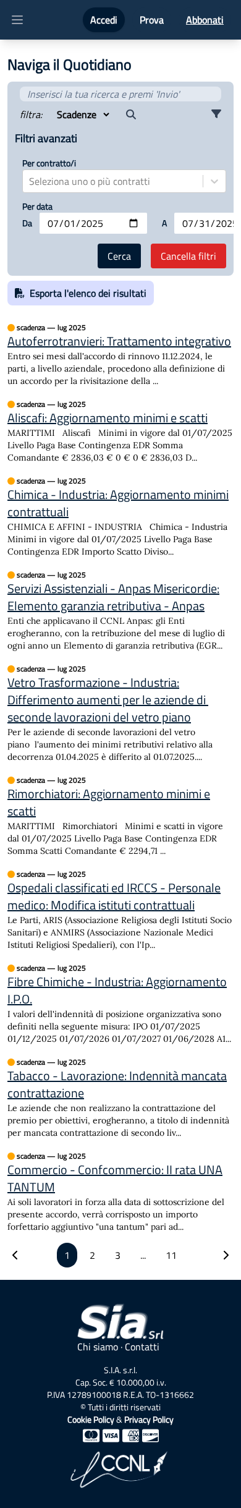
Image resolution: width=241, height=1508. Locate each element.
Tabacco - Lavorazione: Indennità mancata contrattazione (117, 1084)
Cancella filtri (188, 256)
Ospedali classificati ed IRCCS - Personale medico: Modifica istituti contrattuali (114, 896)
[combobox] (30, 181)
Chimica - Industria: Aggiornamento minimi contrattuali (118, 503)
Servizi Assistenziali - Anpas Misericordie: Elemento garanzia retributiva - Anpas (113, 597)
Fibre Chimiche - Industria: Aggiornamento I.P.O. (117, 990)
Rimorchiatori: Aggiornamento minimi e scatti (108, 802)
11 (171, 1255)
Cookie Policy (90, 1419)
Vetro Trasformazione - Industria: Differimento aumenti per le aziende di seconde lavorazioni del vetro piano (107, 700)
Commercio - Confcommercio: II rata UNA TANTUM (114, 1178)
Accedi (103, 19)
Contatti (142, 1346)
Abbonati (205, 19)
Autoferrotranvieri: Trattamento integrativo (119, 341)
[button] (216, 114)
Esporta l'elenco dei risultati (88, 293)
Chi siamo (97, 1346)
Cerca (119, 256)
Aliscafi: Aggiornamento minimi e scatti (107, 418)
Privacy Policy (149, 1419)
